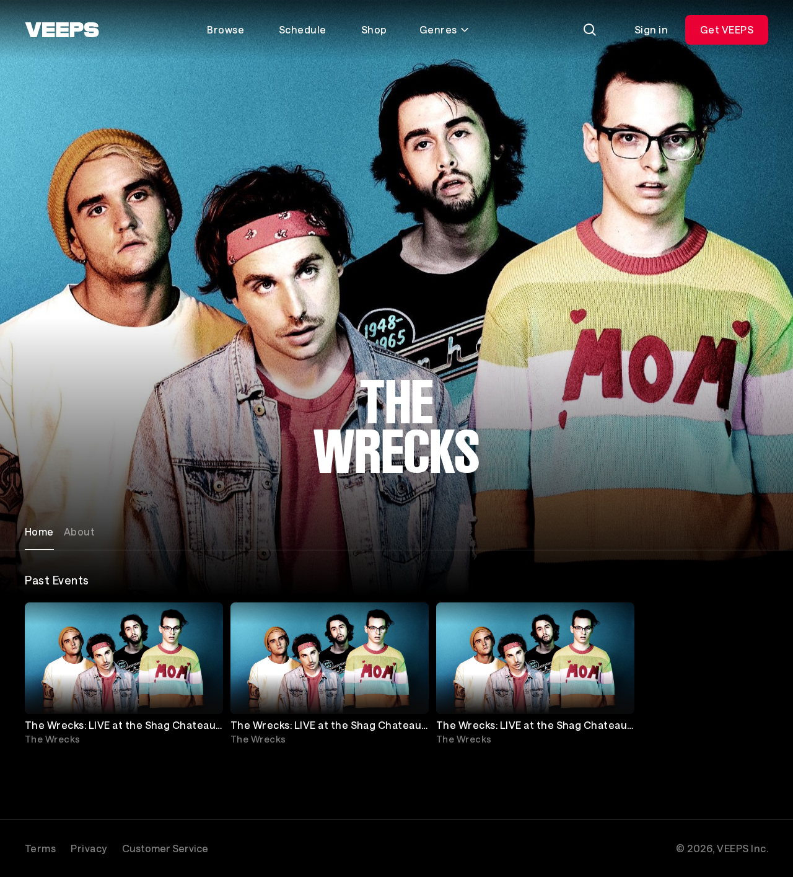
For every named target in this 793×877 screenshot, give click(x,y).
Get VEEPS (726, 29)
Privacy (89, 848)
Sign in (651, 29)
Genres (438, 29)
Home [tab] (39, 531)
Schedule (302, 29)
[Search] (590, 30)
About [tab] (79, 531)
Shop (374, 29)
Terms (40, 848)
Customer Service (165, 848)
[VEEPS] (62, 29)
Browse (225, 29)
